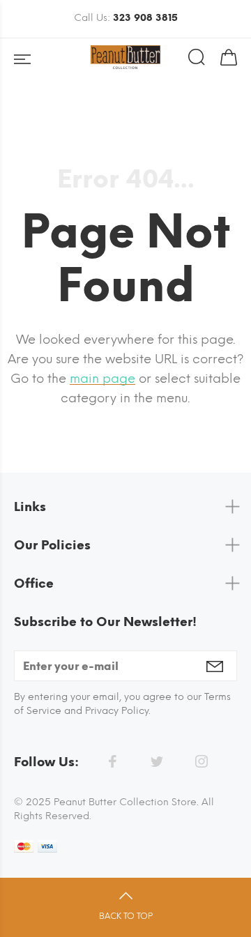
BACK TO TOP (126, 916)
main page (102, 378)
